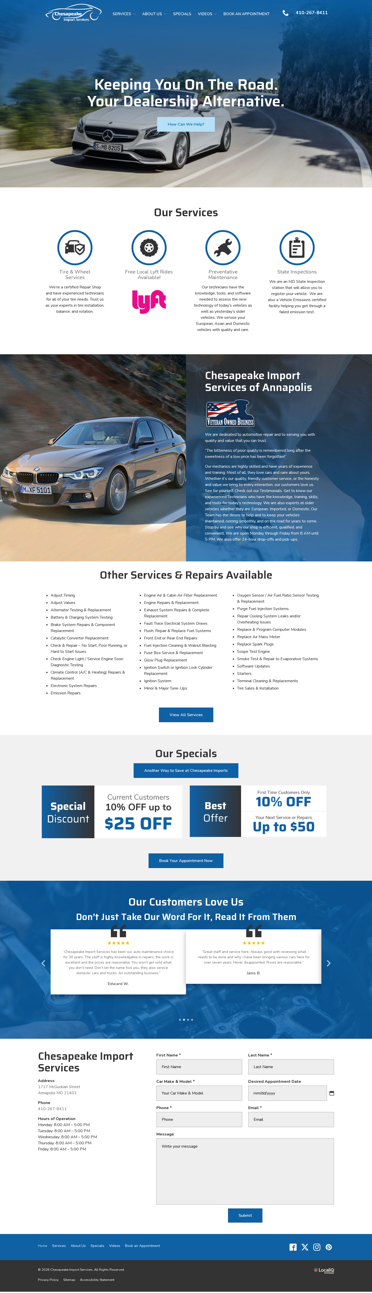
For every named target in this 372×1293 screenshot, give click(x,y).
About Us (152, 13)
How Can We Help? (186, 124)
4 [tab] (192, 1020)
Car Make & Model (176, 1082)
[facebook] (292, 1247)
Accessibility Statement (97, 1280)
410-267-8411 (52, 1109)
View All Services (186, 715)
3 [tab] (188, 1020)
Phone (165, 1108)
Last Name (261, 1055)
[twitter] (304, 1247)
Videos (205, 13)
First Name (169, 1055)
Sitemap (69, 1280)
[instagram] (316, 1247)
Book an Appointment (246, 13)
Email (256, 1108)
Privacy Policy (48, 1280)
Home (42, 1245)
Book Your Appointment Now (186, 861)
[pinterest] (328, 1247)
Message (165, 1134)
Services (122, 13)
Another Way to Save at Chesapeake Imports (186, 770)
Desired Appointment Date (274, 1081)
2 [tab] (184, 1020)
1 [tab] (180, 1020)
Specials (182, 13)
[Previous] (44, 963)
